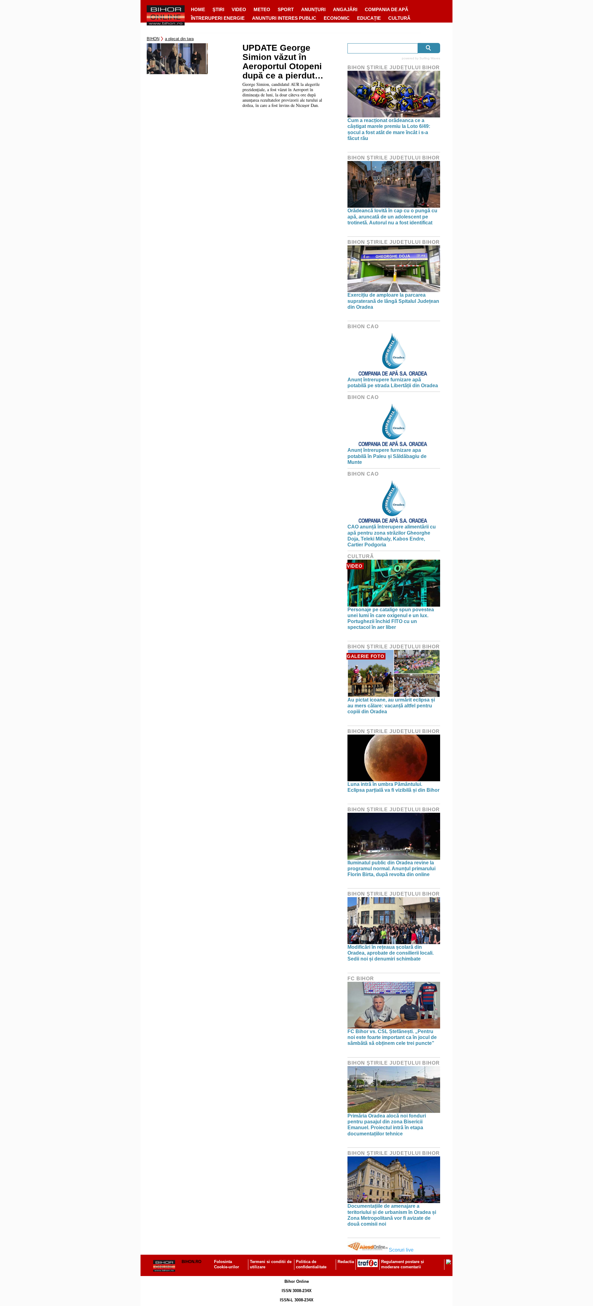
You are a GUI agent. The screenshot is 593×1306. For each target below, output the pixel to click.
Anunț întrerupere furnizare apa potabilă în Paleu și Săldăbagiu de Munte (387, 455)
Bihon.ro (191, 1261)
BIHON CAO (363, 326)
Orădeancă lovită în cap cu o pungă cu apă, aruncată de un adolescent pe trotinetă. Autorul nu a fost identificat (392, 216)
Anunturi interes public (284, 18)
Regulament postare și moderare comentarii (402, 1264)
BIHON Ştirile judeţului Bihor (393, 67)
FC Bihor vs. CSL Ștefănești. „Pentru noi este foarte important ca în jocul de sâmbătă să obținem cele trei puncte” (392, 1037)
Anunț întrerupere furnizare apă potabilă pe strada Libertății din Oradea (392, 382)
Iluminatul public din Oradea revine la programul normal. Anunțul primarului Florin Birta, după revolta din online (391, 868)
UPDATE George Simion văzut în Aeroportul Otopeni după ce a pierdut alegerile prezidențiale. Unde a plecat (286, 61)
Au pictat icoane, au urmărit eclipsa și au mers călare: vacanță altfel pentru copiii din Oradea (391, 705)
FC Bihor (360, 978)
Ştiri (218, 9)
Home (198, 9)
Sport (286, 9)
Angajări (345, 9)
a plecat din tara (179, 38)
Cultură (399, 18)
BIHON (153, 38)
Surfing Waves (429, 58)
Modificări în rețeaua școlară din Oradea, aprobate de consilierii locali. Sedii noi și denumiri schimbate (390, 952)
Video (239, 9)
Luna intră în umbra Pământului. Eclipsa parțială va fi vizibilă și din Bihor (393, 787)
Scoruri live (401, 1250)
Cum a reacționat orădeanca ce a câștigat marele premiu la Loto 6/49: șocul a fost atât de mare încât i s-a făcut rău (388, 129)
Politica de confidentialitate (311, 1264)
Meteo (262, 9)
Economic (337, 18)
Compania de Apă (386, 9)
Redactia (346, 1261)
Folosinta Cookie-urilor (226, 1264)
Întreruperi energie (218, 18)
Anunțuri (313, 9)
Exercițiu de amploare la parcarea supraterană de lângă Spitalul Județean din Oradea (393, 300)
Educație (369, 18)
